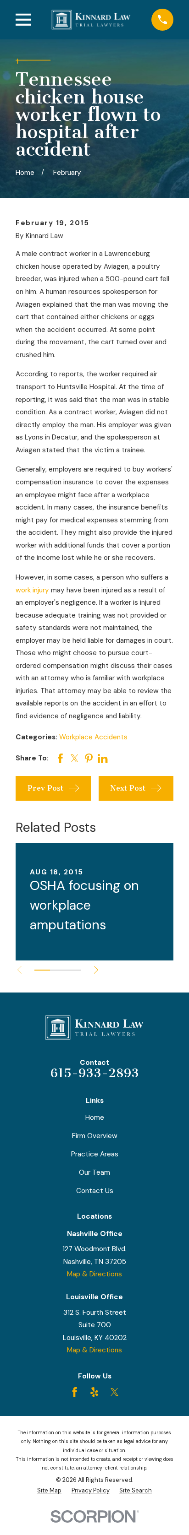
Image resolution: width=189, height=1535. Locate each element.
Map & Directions (94, 1274)
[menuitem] (49, 1491)
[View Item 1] (42, 970)
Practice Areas (94, 1154)
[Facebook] (74, 1392)
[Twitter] (114, 1392)
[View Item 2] (58, 970)
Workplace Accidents (93, 737)
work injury (32, 590)
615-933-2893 (94, 1073)
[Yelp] (94, 1392)
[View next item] (96, 970)
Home (94, 1117)
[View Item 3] (73, 970)
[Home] (91, 20)
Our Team (94, 1172)
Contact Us (94, 1190)
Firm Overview (94, 1135)
